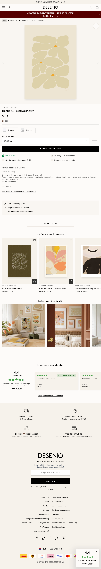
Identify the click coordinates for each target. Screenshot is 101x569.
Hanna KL (14, 21)
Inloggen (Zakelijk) (41, 531)
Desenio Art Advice (60, 497)
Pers (47, 502)
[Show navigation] (3, 7)
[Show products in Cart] (97, 7)
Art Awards (44, 527)
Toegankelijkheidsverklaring (37, 519)
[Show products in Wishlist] (92, 7)
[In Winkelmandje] (34, 281)
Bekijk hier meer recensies (50, 396)
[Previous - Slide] (3, 63)
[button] (94, 141)
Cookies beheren (59, 527)
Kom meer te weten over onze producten (19, 192)
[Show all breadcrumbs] (4, 20)
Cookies (55, 514)
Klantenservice (58, 502)
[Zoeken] (9, 7)
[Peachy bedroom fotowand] (68, 325)
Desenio (57, 562)
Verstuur (50, 481)
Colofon (45, 506)
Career (46, 510)
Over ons (45, 497)
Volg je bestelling (59, 506)
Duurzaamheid (43, 514)
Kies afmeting (8, 136)
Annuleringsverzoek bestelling (64, 523)
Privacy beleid (41, 487)
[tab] (17, 103)
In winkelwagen (50, 149)
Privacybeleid (57, 519)
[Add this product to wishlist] (96, 26)
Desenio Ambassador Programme (35, 523)
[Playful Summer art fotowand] (23, 325)
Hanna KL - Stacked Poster (32, 21)
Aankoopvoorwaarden (61, 510)
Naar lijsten (50, 223)
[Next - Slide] (98, 63)
